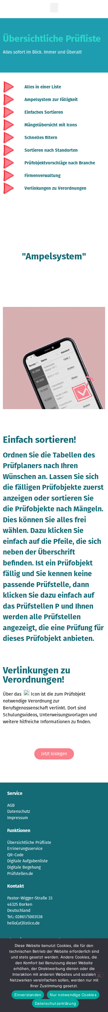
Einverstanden (27, 994)
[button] (54, 7)
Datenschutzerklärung (55, 1003)
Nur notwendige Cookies (73, 994)
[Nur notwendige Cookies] (99, 974)
